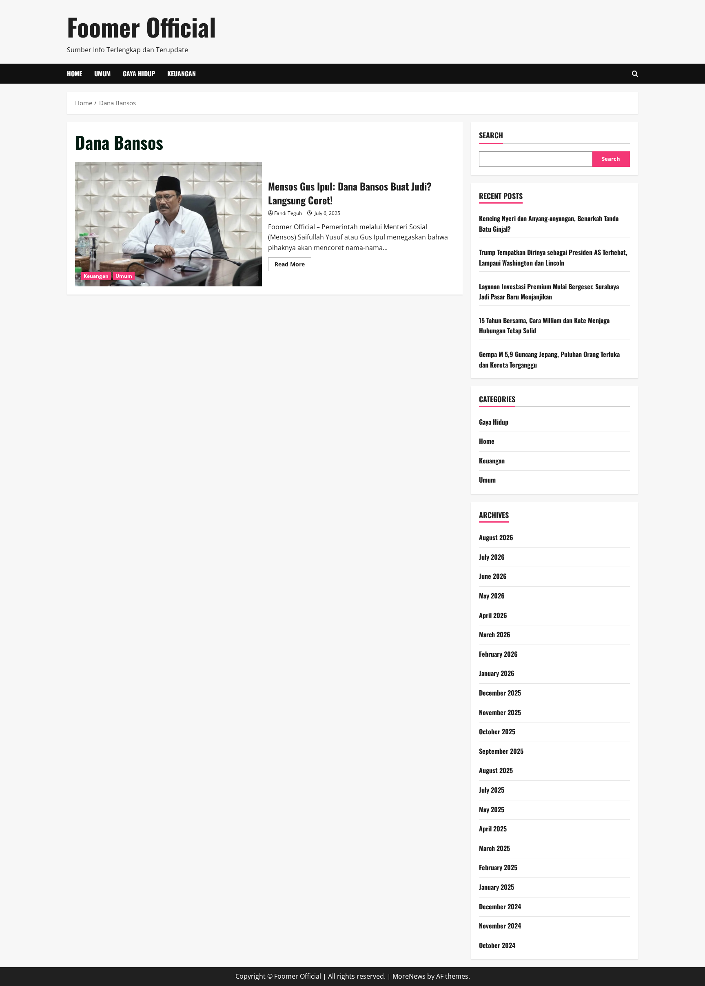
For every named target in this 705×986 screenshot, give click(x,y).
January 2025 (496, 887)
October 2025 (497, 731)
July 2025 (491, 790)
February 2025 (498, 867)
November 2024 (500, 926)
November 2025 (500, 712)
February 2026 (498, 654)
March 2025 (494, 848)
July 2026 (492, 557)
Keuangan (181, 73)
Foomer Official (141, 26)
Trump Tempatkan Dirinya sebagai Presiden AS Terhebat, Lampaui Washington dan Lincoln (553, 257)
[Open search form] (635, 74)
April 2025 (493, 828)
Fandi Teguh (288, 213)
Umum (102, 73)
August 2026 (496, 537)
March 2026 (494, 634)
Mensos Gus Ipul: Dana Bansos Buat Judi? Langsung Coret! (168, 224)
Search (491, 135)
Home (74, 73)
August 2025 (496, 770)
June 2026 (493, 576)
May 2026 (492, 595)
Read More (293, 265)
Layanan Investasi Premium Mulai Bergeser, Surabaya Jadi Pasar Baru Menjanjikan (549, 291)
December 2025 (500, 693)
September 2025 (501, 751)
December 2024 (500, 906)
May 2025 (491, 809)
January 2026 (496, 673)
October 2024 (497, 945)
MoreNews (409, 976)
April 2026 (493, 615)
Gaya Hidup (139, 73)
